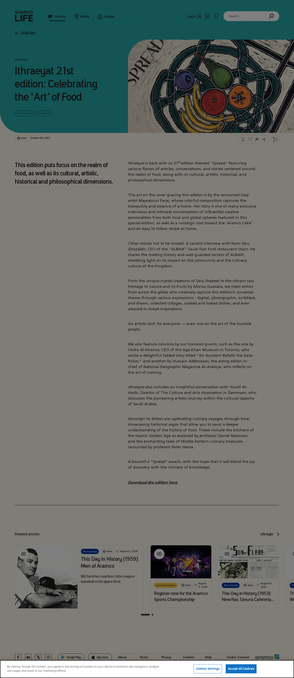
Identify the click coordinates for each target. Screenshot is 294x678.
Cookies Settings (208, 669)
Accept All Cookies (241, 669)
